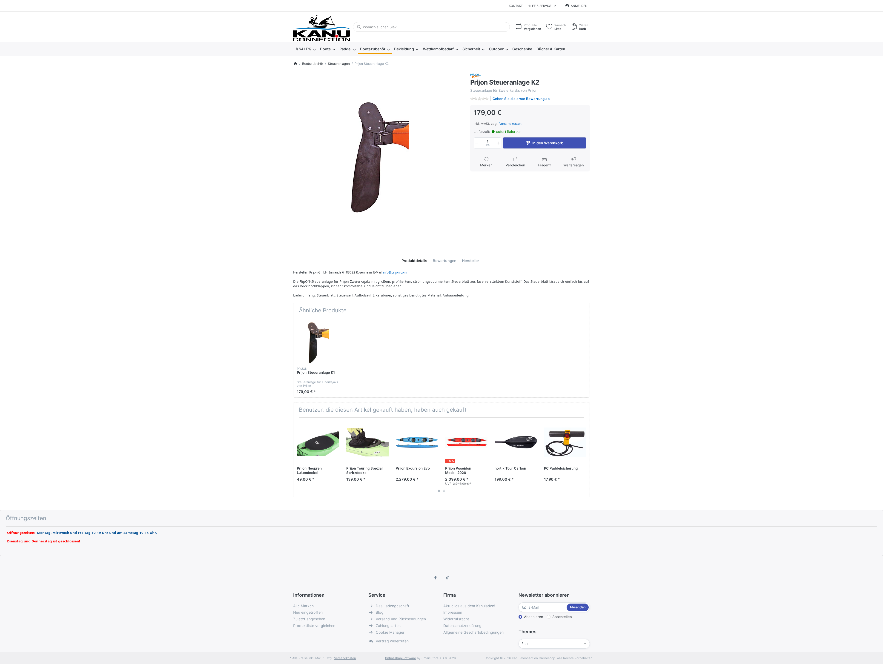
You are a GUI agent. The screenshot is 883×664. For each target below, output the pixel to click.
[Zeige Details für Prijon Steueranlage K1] (318, 343)
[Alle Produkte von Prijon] (475, 75)
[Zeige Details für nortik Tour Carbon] (516, 442)
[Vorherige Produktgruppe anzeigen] (298, 457)
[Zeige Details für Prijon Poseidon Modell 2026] (466, 442)
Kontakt (516, 6)
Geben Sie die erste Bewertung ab (521, 99)
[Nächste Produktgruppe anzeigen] (584, 457)
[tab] (414, 260)
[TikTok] (447, 578)
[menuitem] (305, 49)
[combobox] (431, 27)
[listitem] (378, 158)
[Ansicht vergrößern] (378, 158)
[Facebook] (435, 578)
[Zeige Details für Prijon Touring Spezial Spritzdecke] (367, 442)
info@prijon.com (395, 272)
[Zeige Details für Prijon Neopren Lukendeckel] (318, 442)
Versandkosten (510, 123)
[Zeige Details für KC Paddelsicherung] (565, 442)
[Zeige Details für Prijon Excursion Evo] (417, 442)
